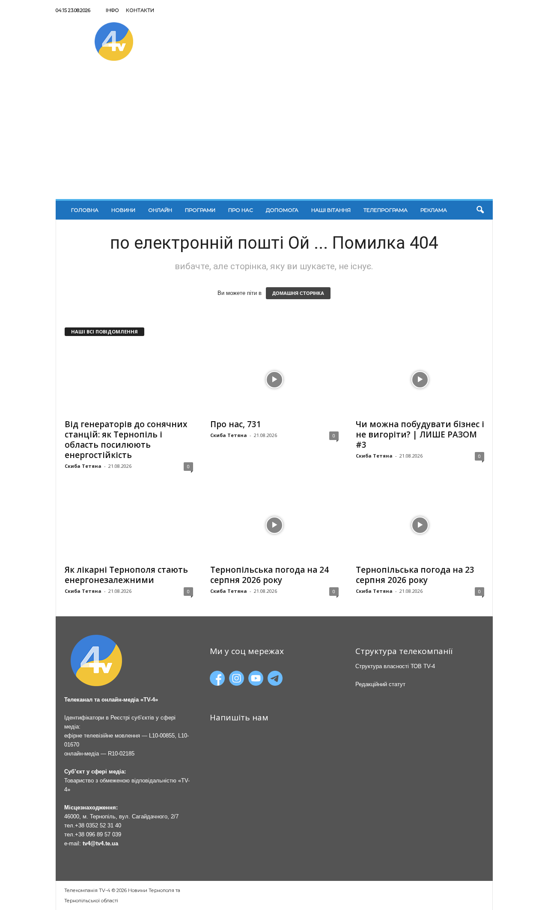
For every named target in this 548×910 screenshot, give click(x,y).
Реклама (433, 210)
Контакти (140, 10)
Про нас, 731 (235, 424)
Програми (200, 210)
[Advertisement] (274, 135)
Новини (123, 210)
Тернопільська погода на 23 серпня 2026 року (415, 575)
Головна (84, 210)
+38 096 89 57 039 (98, 834)
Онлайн (160, 210)
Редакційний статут (380, 684)
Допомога (282, 210)
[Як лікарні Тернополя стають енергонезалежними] (129, 525)
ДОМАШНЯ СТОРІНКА (298, 293)
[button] (480, 210)
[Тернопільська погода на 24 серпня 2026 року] (274, 525)
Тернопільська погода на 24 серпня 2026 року (269, 575)
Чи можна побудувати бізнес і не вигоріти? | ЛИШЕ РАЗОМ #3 (420, 434)
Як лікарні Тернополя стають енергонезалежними (126, 575)
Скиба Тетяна (83, 466)
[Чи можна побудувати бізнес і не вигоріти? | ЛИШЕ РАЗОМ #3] (420, 379)
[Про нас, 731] (274, 379)
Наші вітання (331, 210)
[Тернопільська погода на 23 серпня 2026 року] (420, 525)
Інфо (112, 10)
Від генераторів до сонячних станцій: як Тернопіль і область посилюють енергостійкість (126, 440)
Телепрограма (385, 210)
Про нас (240, 210)
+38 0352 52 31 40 (98, 825)
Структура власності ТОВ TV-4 (395, 666)
